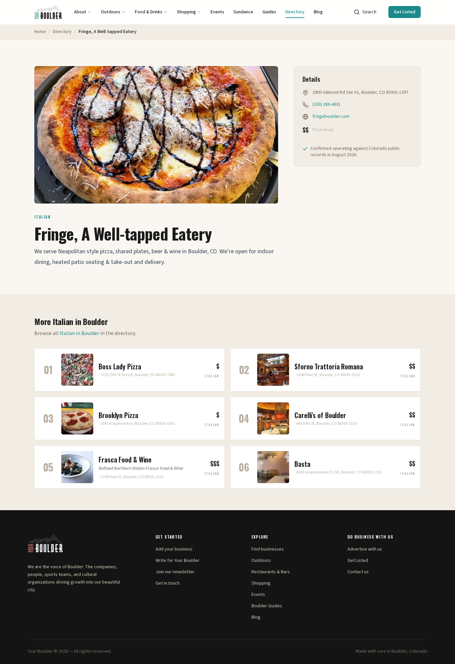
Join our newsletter (175, 572)
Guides (269, 12)
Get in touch (168, 583)
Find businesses (267, 549)
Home (40, 31)
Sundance (243, 12)
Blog (318, 12)
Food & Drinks (148, 12)
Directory (294, 12)
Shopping (186, 12)
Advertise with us (364, 549)
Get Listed (404, 12)
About (80, 12)
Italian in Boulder (79, 333)
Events (217, 12)
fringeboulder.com (330, 116)
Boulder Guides (266, 606)
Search (369, 12)
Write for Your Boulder (178, 560)
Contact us (358, 572)
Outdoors (110, 12)
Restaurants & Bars (270, 572)
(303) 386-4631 (326, 104)
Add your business (174, 549)
